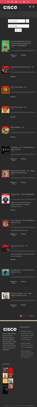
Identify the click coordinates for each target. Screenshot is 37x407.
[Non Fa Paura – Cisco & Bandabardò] (5, 375)
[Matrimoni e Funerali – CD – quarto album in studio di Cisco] (5, 173)
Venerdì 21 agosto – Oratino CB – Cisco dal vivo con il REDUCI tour (27, 345)
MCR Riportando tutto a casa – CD (22, 67)
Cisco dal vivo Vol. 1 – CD (19, 246)
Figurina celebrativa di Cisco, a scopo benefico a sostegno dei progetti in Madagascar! (21, 43)
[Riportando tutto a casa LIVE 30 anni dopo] (10, 370)
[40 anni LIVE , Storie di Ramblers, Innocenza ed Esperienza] (5, 380)
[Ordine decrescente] (27, 21)
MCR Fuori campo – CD (18, 87)
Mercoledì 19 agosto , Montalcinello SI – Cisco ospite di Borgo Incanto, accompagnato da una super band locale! (27, 335)
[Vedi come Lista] (20, 30)
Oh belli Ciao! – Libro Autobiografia (22, 194)
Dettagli (24, 55)
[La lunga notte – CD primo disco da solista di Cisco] (5, 272)
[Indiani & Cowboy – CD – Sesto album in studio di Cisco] (5, 295)
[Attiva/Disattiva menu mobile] (33, 7)
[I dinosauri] (5, 386)
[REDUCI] (5, 370)
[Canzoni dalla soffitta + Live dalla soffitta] (10, 375)
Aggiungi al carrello (14, 55)
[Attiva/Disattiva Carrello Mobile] (30, 7)
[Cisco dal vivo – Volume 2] (5, 391)
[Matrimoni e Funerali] (10, 386)
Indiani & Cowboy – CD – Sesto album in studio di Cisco (21, 294)
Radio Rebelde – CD (17, 127)
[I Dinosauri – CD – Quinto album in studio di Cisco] (5, 150)
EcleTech (32, 405)
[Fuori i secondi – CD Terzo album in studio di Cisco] (5, 223)
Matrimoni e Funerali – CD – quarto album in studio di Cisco (23, 172)
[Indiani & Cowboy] (10, 380)
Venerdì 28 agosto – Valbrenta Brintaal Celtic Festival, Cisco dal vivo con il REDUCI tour (27, 354)
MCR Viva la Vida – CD (18, 107)
